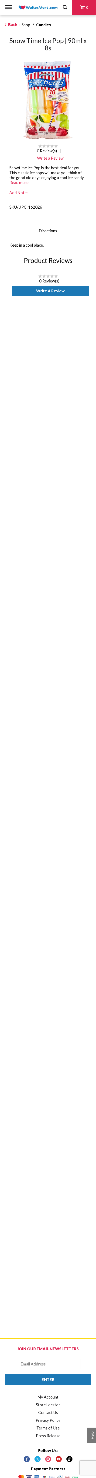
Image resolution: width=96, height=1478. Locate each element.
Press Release (48, 1435)
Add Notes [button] (18, 192)
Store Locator (48, 1404)
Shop (25, 24)
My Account (48, 1397)
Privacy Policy (48, 1420)
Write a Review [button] (50, 158)
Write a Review (50, 290)
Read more (18, 182)
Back (12, 24)
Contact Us (48, 1412)
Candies (43, 24)
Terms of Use (48, 1427)
